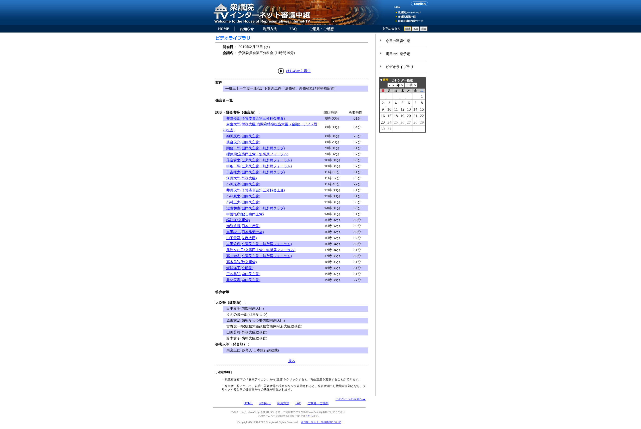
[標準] (407, 30)
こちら (309, 415)
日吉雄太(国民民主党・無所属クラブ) (255, 172)
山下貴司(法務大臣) (241, 238)
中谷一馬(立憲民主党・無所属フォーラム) (259, 166)
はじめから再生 (298, 71)
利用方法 (270, 29)
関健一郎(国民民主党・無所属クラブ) (255, 148)
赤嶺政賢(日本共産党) (243, 226)
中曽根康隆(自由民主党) (245, 214)
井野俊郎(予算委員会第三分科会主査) (255, 118)
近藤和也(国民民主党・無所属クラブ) (255, 208)
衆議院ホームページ (409, 12)
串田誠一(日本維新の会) (245, 232)
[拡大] (415, 30)
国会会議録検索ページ (410, 21)
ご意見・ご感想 (321, 29)
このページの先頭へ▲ (351, 399)
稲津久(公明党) (238, 220)
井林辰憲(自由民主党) (243, 280)
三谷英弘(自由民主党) (243, 274)
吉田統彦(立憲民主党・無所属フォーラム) (259, 244)
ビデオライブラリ (400, 67)
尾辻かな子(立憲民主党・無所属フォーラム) (260, 250)
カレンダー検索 (402, 80)
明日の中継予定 (398, 54)
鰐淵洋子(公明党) (239, 268)
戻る (291, 361)
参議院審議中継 (407, 16)
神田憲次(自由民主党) (243, 136)
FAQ (293, 29)
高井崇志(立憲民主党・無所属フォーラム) (259, 256)
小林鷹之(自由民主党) (243, 196)
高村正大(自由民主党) (243, 202)
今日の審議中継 (398, 41)
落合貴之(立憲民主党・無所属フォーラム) (259, 160)
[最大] (423, 30)
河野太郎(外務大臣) (241, 178)
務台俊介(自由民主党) (243, 142)
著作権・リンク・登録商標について (321, 422)
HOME (223, 29)
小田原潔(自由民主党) (243, 184)
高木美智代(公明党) (241, 262)
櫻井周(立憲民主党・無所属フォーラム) (257, 154)
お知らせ (247, 29)
